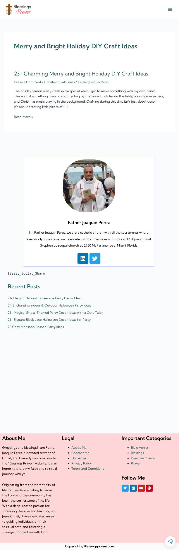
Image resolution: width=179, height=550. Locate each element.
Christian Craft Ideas (59, 82)
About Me (78, 448)
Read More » (23, 116)
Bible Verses (139, 448)
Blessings (137, 453)
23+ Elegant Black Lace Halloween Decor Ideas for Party (49, 320)
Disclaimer (78, 458)
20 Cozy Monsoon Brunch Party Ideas (36, 327)
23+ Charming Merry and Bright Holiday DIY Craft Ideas (81, 73)
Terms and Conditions (87, 469)
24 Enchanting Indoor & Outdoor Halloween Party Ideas (49, 305)
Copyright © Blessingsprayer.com (89, 546)
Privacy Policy (81, 463)
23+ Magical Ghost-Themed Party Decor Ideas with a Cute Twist (55, 313)
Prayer (136, 463)
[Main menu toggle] (170, 9)
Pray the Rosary (143, 458)
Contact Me (80, 453)
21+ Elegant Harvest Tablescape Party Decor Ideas (45, 298)
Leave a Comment (27, 82)
